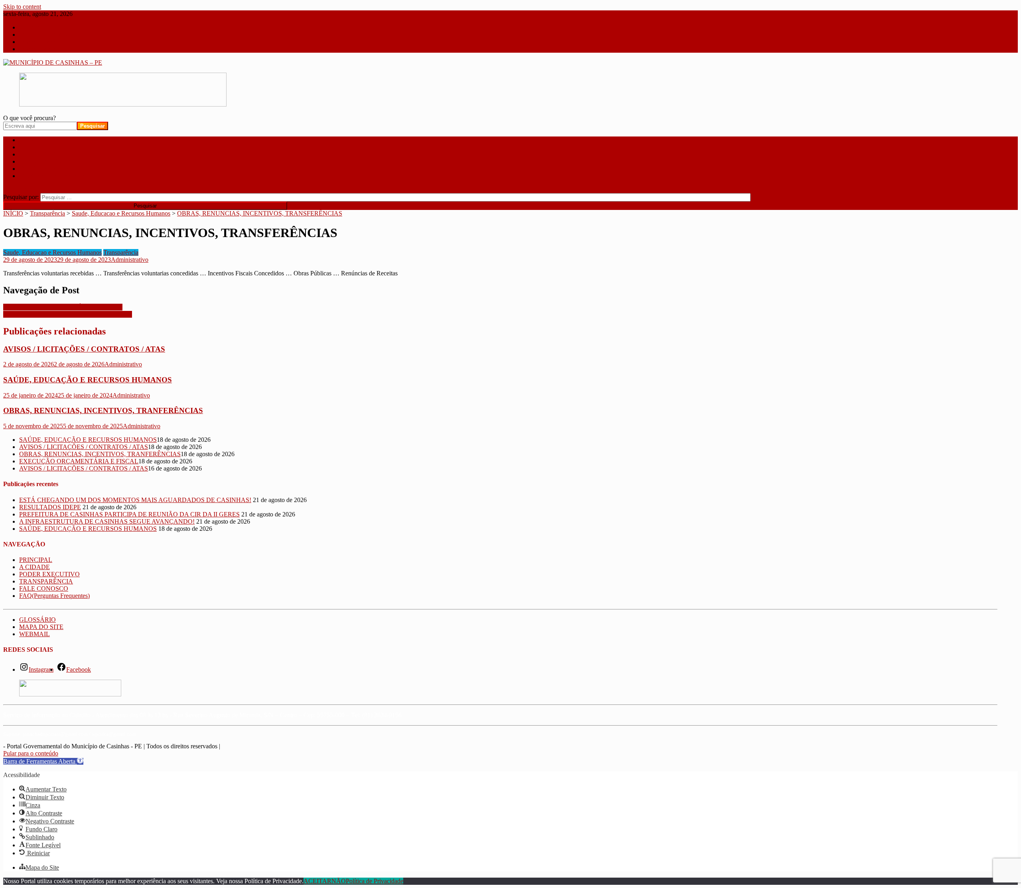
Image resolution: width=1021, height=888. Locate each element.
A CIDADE (34, 147)
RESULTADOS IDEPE (50, 507)
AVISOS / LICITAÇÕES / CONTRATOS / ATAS (67, 314)
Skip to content (22, 6)
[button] (43, 761)
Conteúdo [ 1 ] (37, 27)
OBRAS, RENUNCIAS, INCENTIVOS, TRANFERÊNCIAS (103, 410)
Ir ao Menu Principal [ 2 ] (51, 34)
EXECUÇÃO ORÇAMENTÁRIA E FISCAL (62, 307)
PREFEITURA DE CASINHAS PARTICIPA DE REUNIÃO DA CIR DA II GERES (129, 514)
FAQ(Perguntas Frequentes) (54, 175)
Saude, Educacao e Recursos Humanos (52, 252)
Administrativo (129, 259)
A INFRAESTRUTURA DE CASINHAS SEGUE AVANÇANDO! (107, 521)
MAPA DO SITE (41, 626)
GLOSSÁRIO (37, 619)
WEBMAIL (34, 634)
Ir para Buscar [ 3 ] (43, 41)
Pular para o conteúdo (30, 753)
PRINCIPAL (35, 139)
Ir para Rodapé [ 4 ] (44, 48)
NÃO (338, 881)
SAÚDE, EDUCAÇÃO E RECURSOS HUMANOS (87, 380)
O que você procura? (29, 118)
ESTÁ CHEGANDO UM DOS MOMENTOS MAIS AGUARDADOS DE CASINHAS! (135, 499)
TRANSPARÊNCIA (46, 161)
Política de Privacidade (374, 881)
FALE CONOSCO (43, 168)
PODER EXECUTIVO (49, 154)
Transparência (120, 252)
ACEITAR (317, 881)
